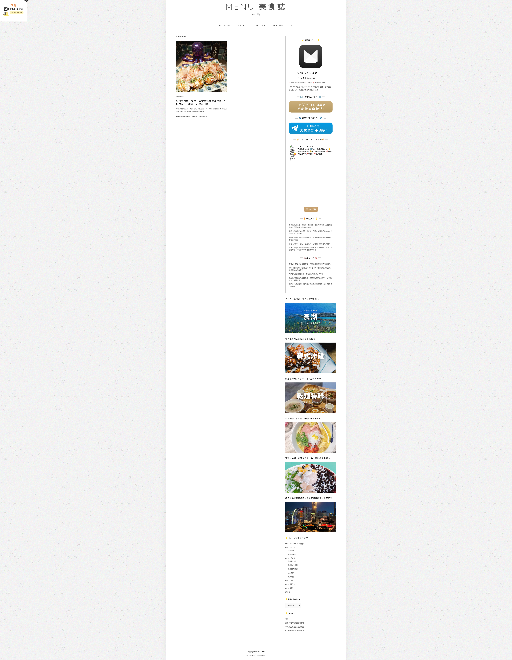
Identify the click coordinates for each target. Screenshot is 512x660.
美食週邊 (291, 577)
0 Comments (203, 116)
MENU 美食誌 (256, 6)
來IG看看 (312, 209)
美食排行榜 (292, 561)
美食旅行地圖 (185, 116)
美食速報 (291, 573)
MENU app (292, 551)
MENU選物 (289, 588)
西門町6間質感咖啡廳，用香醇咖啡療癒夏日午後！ (307, 274)
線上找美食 (260, 25)
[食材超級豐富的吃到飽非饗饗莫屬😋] (310, 170)
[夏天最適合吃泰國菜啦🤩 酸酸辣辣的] (324, 184)
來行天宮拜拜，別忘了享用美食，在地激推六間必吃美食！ (309, 244)
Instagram (225, 25)
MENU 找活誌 (290, 548)
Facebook (243, 25)
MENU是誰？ (278, 25)
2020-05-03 (179, 96)
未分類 (178, 116)
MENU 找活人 (293, 554)
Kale (263, 652)
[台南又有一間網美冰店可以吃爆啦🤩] (324, 198)
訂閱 (294, 623)
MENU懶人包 (290, 584)
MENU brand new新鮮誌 (295, 544)
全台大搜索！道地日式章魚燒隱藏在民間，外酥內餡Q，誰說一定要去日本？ (201, 103)
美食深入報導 (293, 569)
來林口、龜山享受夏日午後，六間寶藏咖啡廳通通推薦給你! (310, 264)
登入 (287, 619)
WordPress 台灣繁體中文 (295, 631)
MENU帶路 (289, 581)
